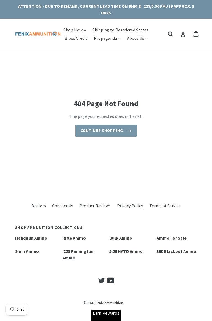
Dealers (38, 205)
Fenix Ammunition (109, 303)
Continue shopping (102, 130)
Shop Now (76, 30)
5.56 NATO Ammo (126, 251)
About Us (138, 38)
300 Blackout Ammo (176, 251)
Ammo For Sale (172, 238)
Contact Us (62, 205)
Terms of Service (165, 205)
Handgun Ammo (31, 238)
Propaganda (108, 38)
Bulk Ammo (120, 238)
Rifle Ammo (74, 238)
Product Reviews (95, 205)
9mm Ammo (27, 251)
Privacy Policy (130, 205)
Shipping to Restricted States (120, 30)
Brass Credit (76, 38)
